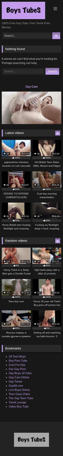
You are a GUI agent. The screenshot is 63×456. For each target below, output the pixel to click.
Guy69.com (16, 385)
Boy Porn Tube (18, 360)
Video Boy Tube (19, 406)
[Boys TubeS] (26, 11)
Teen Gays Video (19, 394)
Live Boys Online (19, 389)
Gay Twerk (15, 381)
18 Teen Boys (17, 356)
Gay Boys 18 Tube (20, 373)
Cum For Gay (17, 364)
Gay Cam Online (19, 377)
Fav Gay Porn (17, 369)
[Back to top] (52, 445)
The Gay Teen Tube (21, 398)
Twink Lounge (17, 402)
